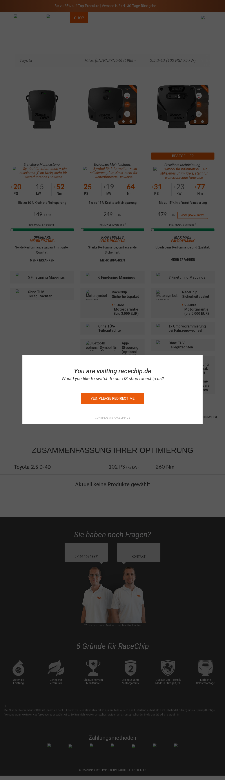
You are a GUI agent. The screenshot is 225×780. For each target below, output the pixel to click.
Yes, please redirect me (112, 398)
